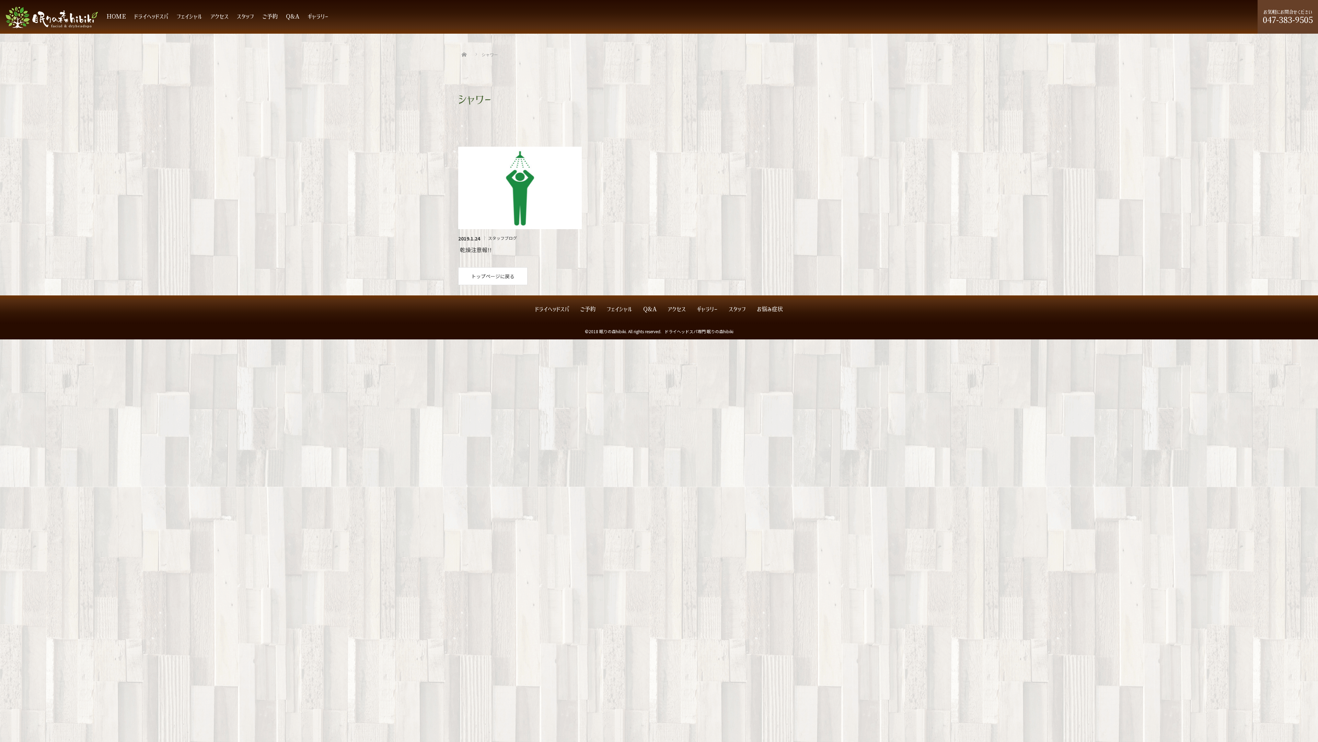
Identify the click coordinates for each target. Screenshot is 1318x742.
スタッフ (245, 16)
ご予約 (270, 16)
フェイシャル (189, 16)
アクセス (219, 16)
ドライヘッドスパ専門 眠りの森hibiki (698, 331)
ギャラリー (318, 16)
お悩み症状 (770, 309)
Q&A (292, 16)
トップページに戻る (493, 276)
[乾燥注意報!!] (520, 188)
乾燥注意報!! (476, 250)
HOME (116, 16)
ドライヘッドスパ (151, 16)
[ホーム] (464, 46)
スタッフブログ (502, 238)
